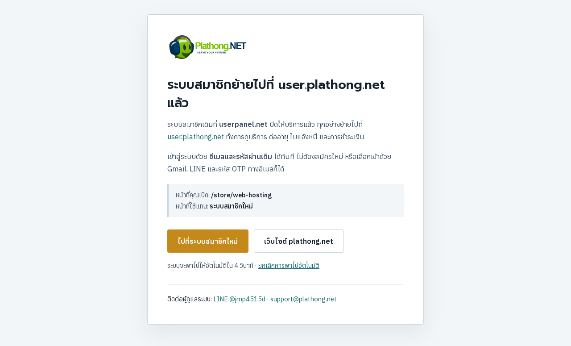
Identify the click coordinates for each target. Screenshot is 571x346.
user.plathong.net (195, 136)
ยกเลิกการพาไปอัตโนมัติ (288, 265)
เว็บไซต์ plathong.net (298, 241)
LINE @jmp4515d (239, 299)
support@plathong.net (303, 299)
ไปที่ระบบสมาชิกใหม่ (208, 241)
